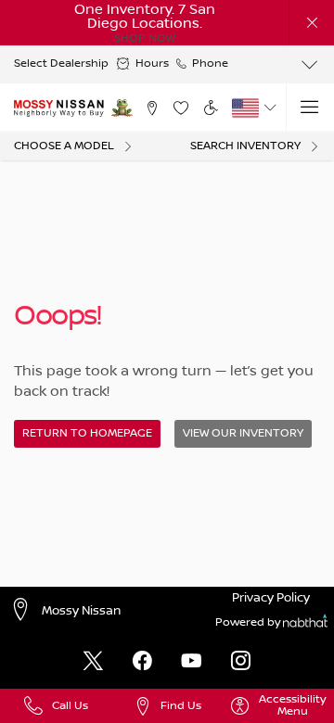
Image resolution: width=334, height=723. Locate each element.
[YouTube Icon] (191, 662)
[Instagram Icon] (240, 662)
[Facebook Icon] (142, 662)
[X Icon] (93, 662)
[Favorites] (182, 108)
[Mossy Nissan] (59, 107)
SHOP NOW (144, 38)
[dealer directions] (25, 611)
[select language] (269, 107)
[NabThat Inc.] (305, 623)
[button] (312, 22)
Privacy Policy (271, 597)
